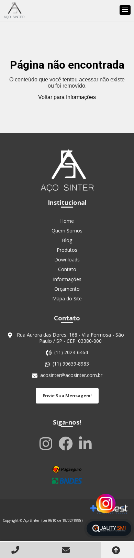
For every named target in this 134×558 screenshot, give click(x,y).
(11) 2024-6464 (71, 352)
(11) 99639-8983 (71, 364)
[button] (125, 10)
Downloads (67, 259)
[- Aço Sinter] (14, 10)
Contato (67, 269)
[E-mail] (67, 549)
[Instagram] (47, 443)
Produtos (67, 250)
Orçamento (67, 289)
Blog (67, 240)
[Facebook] (67, 443)
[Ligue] (17, 549)
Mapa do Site (67, 298)
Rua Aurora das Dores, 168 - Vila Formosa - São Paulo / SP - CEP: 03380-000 (70, 338)
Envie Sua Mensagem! (67, 395)
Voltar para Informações (67, 97)
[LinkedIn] (86, 443)
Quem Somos (67, 230)
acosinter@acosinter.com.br (71, 375)
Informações (67, 279)
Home (67, 221)
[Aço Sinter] (67, 170)
